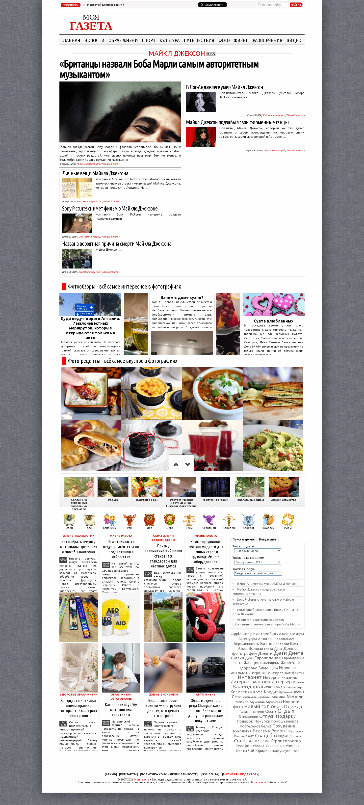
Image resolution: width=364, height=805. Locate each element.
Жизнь (241, 40)
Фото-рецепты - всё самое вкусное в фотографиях (122, 361)
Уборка (258, 746)
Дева (169, 527)
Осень (270, 711)
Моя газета (141, 779)
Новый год (257, 706)
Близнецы (110, 527)
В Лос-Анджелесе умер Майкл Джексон (224, 87)
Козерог (248, 527)
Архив (111, 774)
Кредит (271, 692)
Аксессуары (247, 639)
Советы (242, 740)
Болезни (282, 644)
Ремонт (279, 730)
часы (295, 751)
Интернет (250, 677)
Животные (290, 663)
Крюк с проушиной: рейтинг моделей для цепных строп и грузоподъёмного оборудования (205, 551)
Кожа (278, 687)
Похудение (284, 726)
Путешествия (199, 40)
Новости (93, 4)
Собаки (295, 736)
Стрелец (229, 527)
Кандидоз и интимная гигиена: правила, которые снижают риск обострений (78, 708)
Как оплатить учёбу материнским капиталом (121, 709)
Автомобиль (267, 634)
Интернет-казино (280, 677)
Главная (70, 40)
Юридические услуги (272, 751)
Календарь (246, 686)
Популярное (267, 539)
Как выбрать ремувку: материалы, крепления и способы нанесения (78, 546)
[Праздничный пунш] (212, 447)
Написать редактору (240, 774)
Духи (249, 658)
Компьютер (293, 687)
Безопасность (285, 639)
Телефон (243, 746)
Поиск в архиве (244, 539)
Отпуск (267, 716)
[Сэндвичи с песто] (273, 393)
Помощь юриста (284, 721)
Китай (266, 687)
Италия (299, 682)
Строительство (286, 740)
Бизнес (267, 643)
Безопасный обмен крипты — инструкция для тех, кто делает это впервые (163, 708)
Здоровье (248, 668)
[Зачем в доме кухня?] (182, 353)
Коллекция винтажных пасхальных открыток (79, 504)
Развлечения (268, 40)
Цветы (241, 751)
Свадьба (265, 735)
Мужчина (257, 702)
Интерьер (281, 681)
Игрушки (259, 673)
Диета (295, 653)
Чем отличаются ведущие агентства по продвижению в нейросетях (121, 549)
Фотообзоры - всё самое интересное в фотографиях (124, 286)
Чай (251, 751)
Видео (293, 40)
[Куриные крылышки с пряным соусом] (91, 393)
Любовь (264, 697)
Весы (189, 527)
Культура (169, 40)
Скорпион (209, 527)
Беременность (246, 644)
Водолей (268, 527)
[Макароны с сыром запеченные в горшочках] (151, 393)
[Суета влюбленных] (274, 315)
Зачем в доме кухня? (182, 297)
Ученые (293, 746)
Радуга (113, 499)
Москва (242, 702)
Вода (242, 648)
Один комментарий (89, 236)
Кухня (299, 692)
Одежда (293, 706)
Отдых (286, 711)
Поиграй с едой (147, 499)
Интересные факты (286, 673)
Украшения (275, 746)
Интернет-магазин (250, 681)
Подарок (245, 721)
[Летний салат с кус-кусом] (273, 447)
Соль (256, 741)
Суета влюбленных (273, 321)
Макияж (279, 697)
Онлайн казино (252, 712)
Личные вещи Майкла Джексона (95, 173)
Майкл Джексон (177, 53)
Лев (149, 527)
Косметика (241, 692)
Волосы (256, 648)
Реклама (261, 730)
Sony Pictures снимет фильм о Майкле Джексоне (109, 208)
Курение (286, 692)
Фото (224, 40)
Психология (242, 731)
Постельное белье (255, 726)
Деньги (265, 653)
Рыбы (288, 527)
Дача (278, 649)
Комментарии (112, 4)
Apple (236, 634)
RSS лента (210, 774)
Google (249, 634)
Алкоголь (265, 639)
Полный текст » (111, 163)
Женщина (253, 663)
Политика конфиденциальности (169, 774)
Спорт (149, 40)
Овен (69, 527)
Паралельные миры (249, 499)
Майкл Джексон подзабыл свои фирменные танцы (237, 122)
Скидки (282, 736)
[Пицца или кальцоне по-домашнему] (91, 447)
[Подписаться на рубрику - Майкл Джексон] (211, 53)
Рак (129, 527)
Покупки (262, 721)
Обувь (277, 706)
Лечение (250, 697)
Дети (280, 653)
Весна (296, 643)
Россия (239, 736)
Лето (237, 697)
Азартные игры (291, 634)
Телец (89, 527)
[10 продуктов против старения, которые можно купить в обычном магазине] (136, 353)
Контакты (128, 774)
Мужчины (274, 702)
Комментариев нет (89, 163)
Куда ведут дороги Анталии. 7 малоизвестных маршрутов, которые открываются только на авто (90, 328)
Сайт (250, 736)
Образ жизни (123, 40)
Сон (266, 741)
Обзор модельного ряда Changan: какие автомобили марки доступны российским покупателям (205, 710)
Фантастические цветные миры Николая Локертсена (181, 503)
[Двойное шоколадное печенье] (151, 447)
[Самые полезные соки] (228, 353)
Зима (263, 667)
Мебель (295, 696)
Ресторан (296, 731)
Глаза (268, 649)
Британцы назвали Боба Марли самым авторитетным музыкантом (159, 69)
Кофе (258, 692)
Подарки (286, 716)
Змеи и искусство (283, 499)
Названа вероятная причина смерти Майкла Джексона (116, 244)
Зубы (274, 668)
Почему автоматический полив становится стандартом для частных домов (163, 555)
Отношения (248, 716)
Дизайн (237, 658)
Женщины (271, 663)
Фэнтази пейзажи (215, 499)
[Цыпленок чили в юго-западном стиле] (212, 393)
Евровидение (268, 657)
